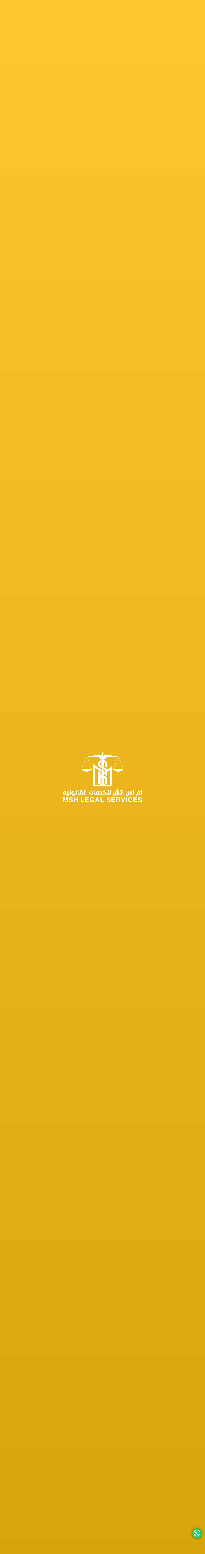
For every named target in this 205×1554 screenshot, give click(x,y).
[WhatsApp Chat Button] (197, 1533)
